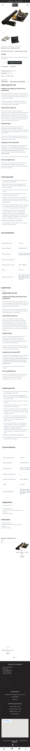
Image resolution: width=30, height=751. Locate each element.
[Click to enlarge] (3, 33)
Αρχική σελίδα (4, 46)
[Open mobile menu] (2, 4)
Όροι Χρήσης (6, 668)
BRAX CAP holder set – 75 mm (8, 650)
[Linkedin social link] (11, 76)
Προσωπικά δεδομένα (8, 667)
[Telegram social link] (12, 76)
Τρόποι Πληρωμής (7, 672)
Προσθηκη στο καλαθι (14, 62)
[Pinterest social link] (9, 76)
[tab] (4, 81)
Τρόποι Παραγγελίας (7, 670)
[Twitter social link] (7, 76)
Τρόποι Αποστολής (7, 673)
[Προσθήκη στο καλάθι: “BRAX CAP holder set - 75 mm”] (6, 647)
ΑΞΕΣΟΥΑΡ (18, 46)
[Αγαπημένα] (9, 647)
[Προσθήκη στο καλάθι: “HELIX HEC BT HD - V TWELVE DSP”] (21, 549)
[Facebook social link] (5, 76)
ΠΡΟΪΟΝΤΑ (11, 46)
